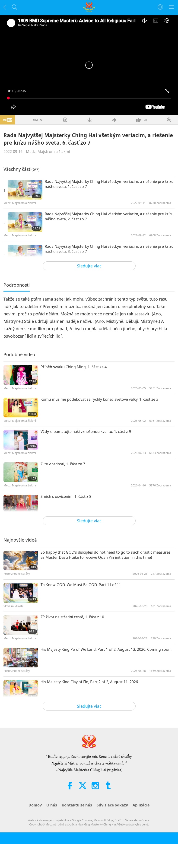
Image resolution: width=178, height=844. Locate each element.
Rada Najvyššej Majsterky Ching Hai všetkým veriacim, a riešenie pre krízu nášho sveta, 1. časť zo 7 (109, 184)
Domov (35, 805)
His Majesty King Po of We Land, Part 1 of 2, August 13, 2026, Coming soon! (106, 649)
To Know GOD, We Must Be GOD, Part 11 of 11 (81, 584)
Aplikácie (141, 805)
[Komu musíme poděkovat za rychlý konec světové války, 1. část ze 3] (20, 407)
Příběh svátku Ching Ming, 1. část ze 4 (74, 366)
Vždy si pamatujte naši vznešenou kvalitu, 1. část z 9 (86, 431)
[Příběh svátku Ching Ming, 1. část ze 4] (20, 375)
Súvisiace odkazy (112, 805)
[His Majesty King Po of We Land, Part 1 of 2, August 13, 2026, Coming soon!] (20, 657)
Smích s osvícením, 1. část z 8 (66, 496)
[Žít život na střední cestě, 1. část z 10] (20, 625)
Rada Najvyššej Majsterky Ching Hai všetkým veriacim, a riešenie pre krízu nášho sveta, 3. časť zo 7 (109, 249)
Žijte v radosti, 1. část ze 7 (63, 463)
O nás (51, 805)
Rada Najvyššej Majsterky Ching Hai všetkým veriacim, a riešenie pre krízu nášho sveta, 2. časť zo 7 (109, 216)
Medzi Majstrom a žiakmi (48, 151)
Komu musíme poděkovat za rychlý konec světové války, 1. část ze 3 (99, 399)
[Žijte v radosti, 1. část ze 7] (20, 472)
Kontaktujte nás (77, 805)
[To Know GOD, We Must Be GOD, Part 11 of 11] (20, 593)
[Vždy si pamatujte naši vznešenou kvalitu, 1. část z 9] (20, 440)
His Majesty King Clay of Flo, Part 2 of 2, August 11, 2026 (89, 681)
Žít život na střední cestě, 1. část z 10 (72, 616)
